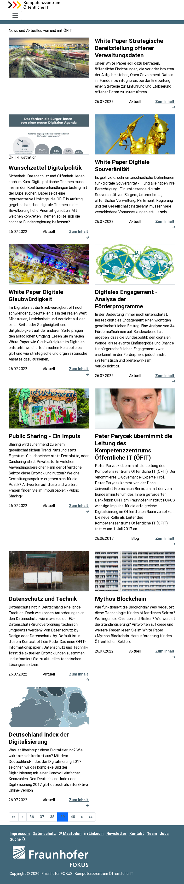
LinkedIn (96, 833)
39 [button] (62, 817)
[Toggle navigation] (15, 15)
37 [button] (42, 817)
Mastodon (71, 833)
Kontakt (136, 833)
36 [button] (31, 817)
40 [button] (73, 817)
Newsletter (116, 833)
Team (152, 833)
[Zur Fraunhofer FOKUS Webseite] (50, 856)
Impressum (20, 833)
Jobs (164, 833)
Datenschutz (44, 833)
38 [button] (52, 817)
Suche (16, 839)
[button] (14, 817)
